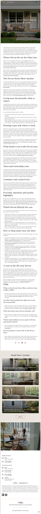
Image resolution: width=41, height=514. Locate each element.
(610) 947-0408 (9, 475)
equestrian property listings (9, 142)
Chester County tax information (26, 176)
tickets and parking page (20, 95)
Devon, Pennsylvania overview (9, 67)
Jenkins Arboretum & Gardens (22, 202)
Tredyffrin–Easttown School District (10, 75)
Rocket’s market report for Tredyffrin (25, 155)
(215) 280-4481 (8, 462)
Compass (3, 486)
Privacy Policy (25, 510)
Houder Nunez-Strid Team (26, 281)
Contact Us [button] (20, 443)
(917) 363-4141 (8, 472)
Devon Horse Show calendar (11, 243)
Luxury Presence (28, 504)
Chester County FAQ (31, 339)
